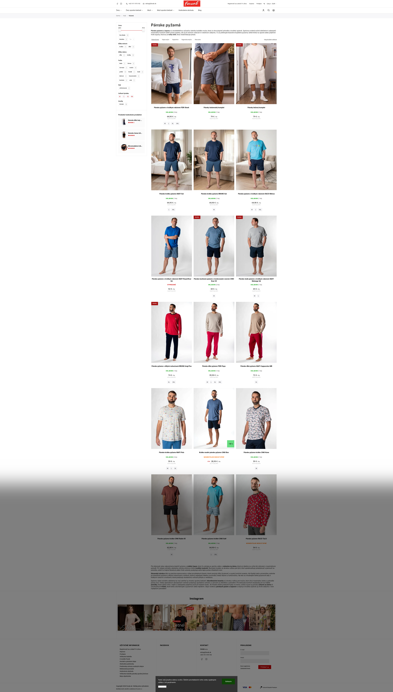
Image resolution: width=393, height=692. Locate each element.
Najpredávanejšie (187, 39)
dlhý (121, 55)
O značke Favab (125, 659)
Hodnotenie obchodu (126, 671)
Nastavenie (162, 686)
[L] (124, 96)
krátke (122, 46)
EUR (273, 3)
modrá (132, 67)
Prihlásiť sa (265, 667)
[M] (120, 96)
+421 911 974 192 (206, 655)
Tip (131, 39)
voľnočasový (124, 88)
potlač (122, 72)
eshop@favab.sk (205, 652)
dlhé (131, 46)
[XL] (128, 96)
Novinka (123, 39)
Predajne (259, 3)
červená (123, 67)
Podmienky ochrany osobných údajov (132, 666)
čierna (131, 63)
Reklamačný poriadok (127, 669)
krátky (130, 55)
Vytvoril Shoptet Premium (270, 687)
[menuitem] (120, 10)
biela (122, 63)
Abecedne (198, 39)
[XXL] (133, 96)
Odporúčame (155, 39)
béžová (122, 76)
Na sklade (123, 35)
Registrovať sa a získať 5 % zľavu (237, 3)
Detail (171, 74)
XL (172, 123)
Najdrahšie (175, 39)
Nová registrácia (245, 666)
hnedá (131, 72)
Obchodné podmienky (127, 664)
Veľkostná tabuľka (126, 656)
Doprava (251, 3)
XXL (177, 123)
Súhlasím (228, 681)
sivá (131, 80)
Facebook (117, 4)
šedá (140, 72)
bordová (123, 80)
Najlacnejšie (165, 39)
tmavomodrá (134, 76)
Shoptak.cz (139, 689)
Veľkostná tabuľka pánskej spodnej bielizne (134, 674)
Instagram (121, 4)
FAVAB (123, 104)
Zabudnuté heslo (245, 668)
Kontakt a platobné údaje (128, 661)
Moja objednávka (125, 676)
